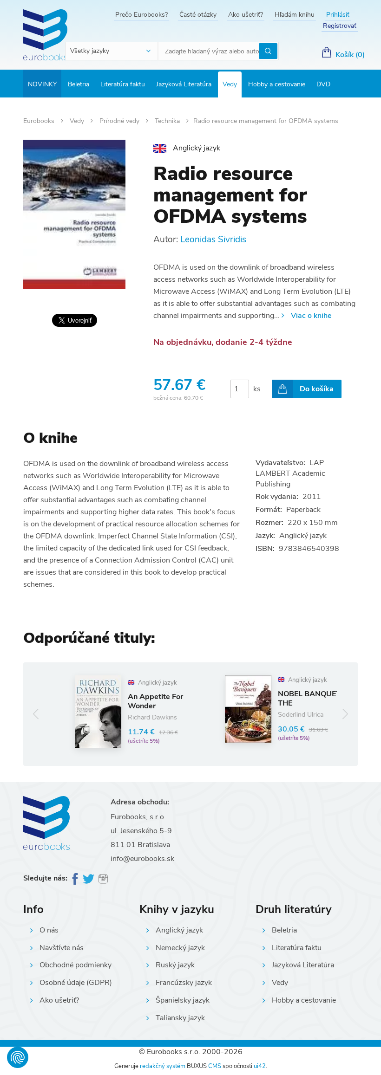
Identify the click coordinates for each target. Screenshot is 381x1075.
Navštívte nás (61, 948)
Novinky (42, 84)
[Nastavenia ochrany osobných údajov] (17, 1057)
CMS (214, 1066)
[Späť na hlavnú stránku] (45, 34)
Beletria (78, 84)
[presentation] (36, 714)
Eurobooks (39, 121)
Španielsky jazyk (183, 1000)
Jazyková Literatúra (183, 84)
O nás (49, 930)
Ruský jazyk (175, 965)
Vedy (230, 84)
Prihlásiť (337, 14)
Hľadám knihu (295, 14)
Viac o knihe (311, 316)
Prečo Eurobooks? (141, 14)
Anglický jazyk (179, 930)
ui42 (260, 1066)
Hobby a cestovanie (276, 84)
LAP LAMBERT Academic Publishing (290, 473)
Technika (168, 121)
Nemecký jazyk (180, 948)
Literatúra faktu (122, 84)
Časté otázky (198, 14)
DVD (323, 84)
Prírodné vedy (120, 121)
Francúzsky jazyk (184, 983)
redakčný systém (162, 1066)
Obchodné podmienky (75, 965)
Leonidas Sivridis (213, 239)
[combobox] (112, 51)
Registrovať (339, 25)
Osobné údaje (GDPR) (75, 983)
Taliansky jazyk (180, 1018)
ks (257, 389)
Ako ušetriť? (245, 14)
